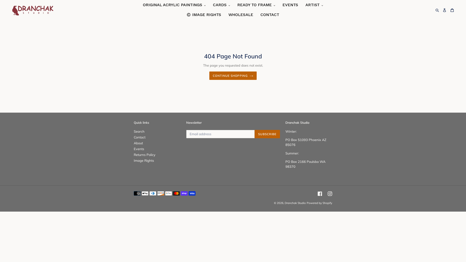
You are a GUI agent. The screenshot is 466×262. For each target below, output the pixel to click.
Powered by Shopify (319, 203)
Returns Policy (144, 155)
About (138, 143)
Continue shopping (230, 76)
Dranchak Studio (295, 203)
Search (139, 131)
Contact (139, 137)
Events (139, 149)
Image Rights (144, 160)
